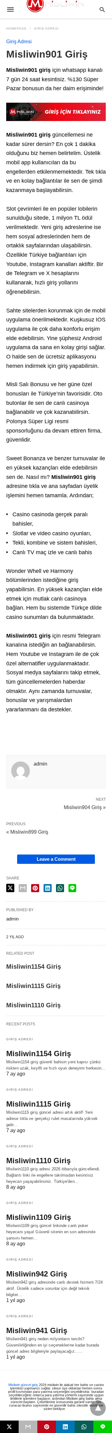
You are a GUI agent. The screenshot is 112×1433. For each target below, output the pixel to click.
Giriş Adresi (46, 28)
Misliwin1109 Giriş (38, 1217)
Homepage (16, 28)
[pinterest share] (35, 888)
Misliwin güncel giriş (23, 1385)
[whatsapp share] (60, 888)
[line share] (72, 888)
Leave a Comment (56, 859)
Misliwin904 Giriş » (85, 807)
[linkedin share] (48, 888)
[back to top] (98, 1408)
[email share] (23, 888)
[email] (28, 1427)
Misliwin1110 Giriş (33, 1005)
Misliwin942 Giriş (36, 1274)
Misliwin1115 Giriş (33, 985)
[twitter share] (10, 888)
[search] (102, 9)
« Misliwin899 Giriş (27, 832)
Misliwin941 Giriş (36, 1330)
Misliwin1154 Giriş (33, 966)
